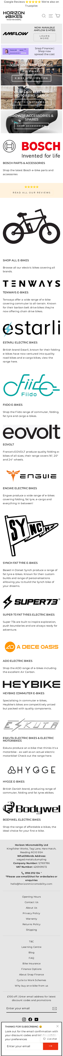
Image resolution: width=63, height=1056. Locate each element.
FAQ (31, 958)
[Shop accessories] (31, 121)
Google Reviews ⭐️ (22, 1)
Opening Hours (31, 896)
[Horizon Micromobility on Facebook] (30, 1019)
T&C (31, 941)
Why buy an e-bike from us (31, 985)
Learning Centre (31, 947)
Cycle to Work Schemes (31, 980)
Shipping (31, 929)
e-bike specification (31, 78)
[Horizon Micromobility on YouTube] (36, 1019)
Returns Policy (31, 924)
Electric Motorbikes (31, 102)
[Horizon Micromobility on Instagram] (24, 1019)
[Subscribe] (54, 1009)
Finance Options (31, 969)
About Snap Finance (31, 974)
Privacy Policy (31, 913)
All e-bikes (31, 71)
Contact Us (31, 902)
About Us (31, 907)
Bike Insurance (31, 963)
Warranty (31, 918)
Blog (31, 952)
